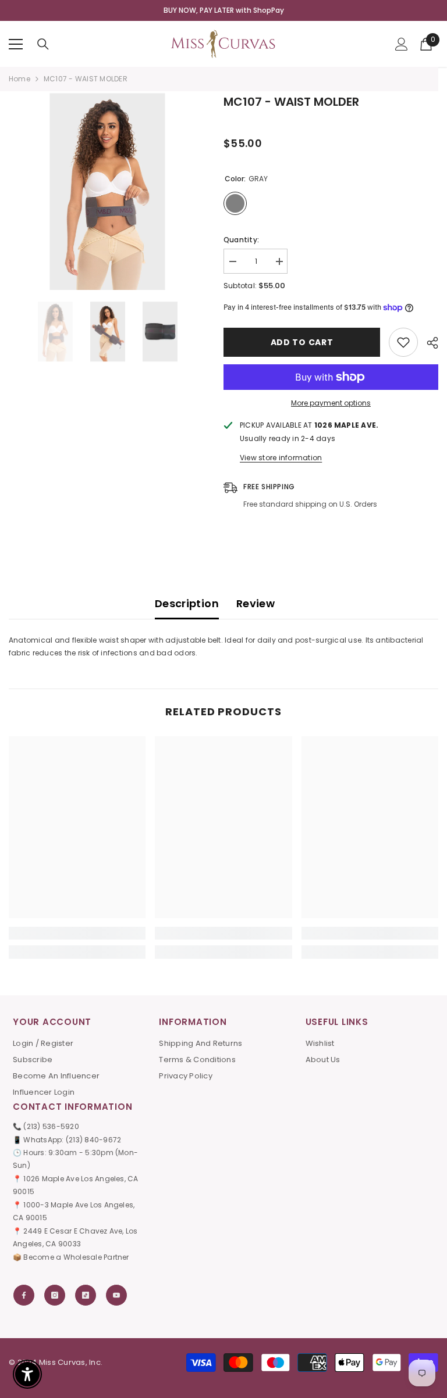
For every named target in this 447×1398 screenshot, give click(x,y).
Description (187, 603)
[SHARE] (428, 343)
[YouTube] (116, 1295)
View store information (281, 458)
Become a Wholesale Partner (76, 1257)
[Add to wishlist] (403, 342)
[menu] (16, 44)
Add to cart (302, 342)
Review (255, 603)
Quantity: (241, 240)
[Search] (43, 44)
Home (19, 79)
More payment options (331, 403)
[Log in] (401, 44)
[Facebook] (24, 1295)
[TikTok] (85, 1295)
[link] (77, 933)
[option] (223, 10)
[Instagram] (55, 1295)
